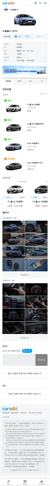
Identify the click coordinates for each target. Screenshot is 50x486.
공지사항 (5, 417)
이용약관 (23, 413)
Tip (42, 81)
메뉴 (45, 3)
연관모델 (8, 81)
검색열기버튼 (40, 3)
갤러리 (19, 81)
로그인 (28, 351)
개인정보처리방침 (35, 413)
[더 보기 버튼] (25, 275)
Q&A (30, 81)
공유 (35, 3)
